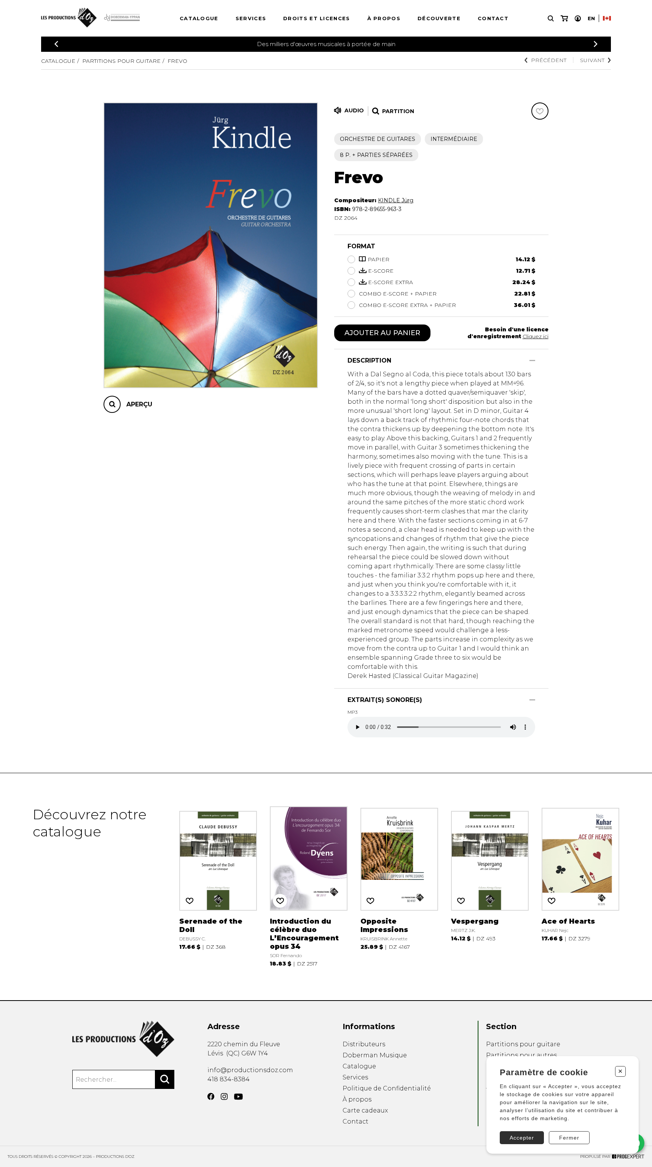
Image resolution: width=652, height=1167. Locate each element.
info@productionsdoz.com (250, 1070)
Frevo (177, 61)
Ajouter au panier (382, 333)
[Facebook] (210, 1096)
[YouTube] (238, 1096)
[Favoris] (539, 111)
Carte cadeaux (365, 1110)
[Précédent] (56, 44)
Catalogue (199, 18)
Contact (493, 18)
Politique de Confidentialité (387, 1088)
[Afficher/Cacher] (532, 360)
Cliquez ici (535, 336)
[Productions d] (123, 1039)
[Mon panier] (564, 18)
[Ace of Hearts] (580, 886)
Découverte (439, 18)
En (591, 18)
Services (251, 18)
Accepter (522, 1138)
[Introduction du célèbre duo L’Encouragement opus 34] (308, 886)
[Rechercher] (164, 1079)
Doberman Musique (375, 1055)
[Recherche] (551, 18)
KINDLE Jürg (395, 200)
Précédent (548, 60)
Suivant (592, 60)
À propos (383, 18)
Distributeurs (364, 1044)
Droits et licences (316, 18)
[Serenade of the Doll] (218, 886)
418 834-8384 (228, 1079)
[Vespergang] (489, 886)
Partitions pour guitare (121, 61)
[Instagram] (224, 1096)
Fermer (569, 1138)
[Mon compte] (578, 18)
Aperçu (139, 404)
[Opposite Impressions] (399, 886)
